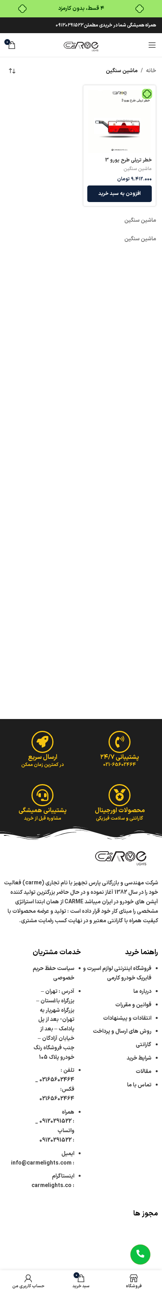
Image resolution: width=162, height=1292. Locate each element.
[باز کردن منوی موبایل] (152, 45)
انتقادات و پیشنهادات (127, 1018)
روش (122, 1031)
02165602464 (56, 1080)
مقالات (142, 1071)
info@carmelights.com (41, 1163)
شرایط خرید (139, 1058)
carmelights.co (51, 1186)
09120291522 (69, 25)
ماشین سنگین (137, 169)
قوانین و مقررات (133, 1005)
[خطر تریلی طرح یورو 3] (119, 121)
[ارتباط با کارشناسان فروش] (140, 1254)
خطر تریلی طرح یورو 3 (128, 160)
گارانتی (143, 1045)
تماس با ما (139, 1085)
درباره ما (142, 991)
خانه (151, 71)
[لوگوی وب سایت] (81, 45)
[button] (119, 193)
